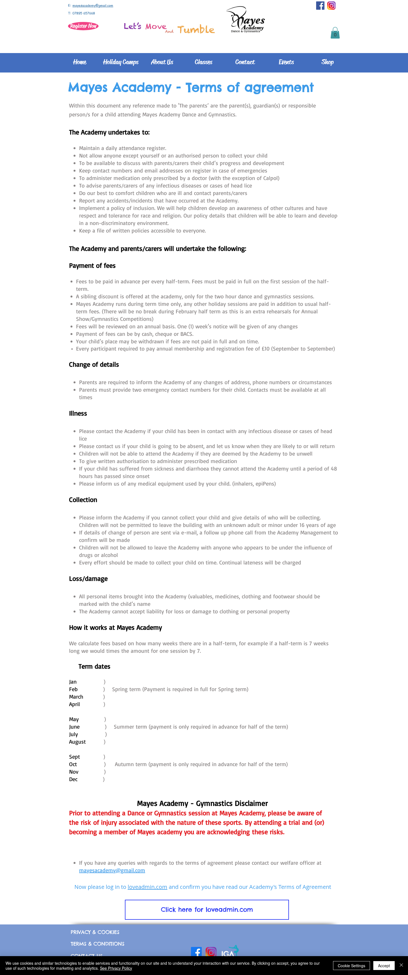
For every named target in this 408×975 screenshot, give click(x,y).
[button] (335, 33)
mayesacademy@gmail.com (92, 5)
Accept (384, 965)
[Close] (401, 966)
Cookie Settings (351, 965)
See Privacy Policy (116, 968)
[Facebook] (196, 952)
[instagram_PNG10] (331, 5)
